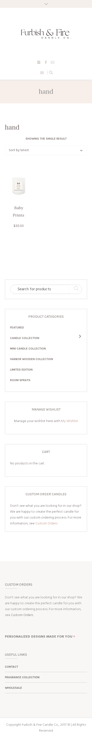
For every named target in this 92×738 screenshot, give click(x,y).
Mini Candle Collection (28, 348)
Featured (17, 327)
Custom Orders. (46, 523)
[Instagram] (38, 62)
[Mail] (52, 62)
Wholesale (13, 688)
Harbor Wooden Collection (31, 359)
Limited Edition (21, 369)
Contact (11, 666)
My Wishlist (69, 421)
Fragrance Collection (22, 677)
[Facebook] (45, 62)
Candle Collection (24, 338)
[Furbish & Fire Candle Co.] (46, 34)
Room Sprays (20, 380)
